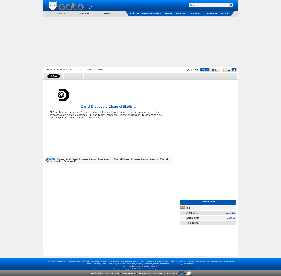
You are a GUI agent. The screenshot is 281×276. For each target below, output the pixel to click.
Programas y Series (151, 13)
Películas (134, 13)
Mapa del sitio (129, 273)
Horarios (58, 161)
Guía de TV (50, 70)
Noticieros (225, 13)
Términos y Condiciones (150, 273)
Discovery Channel (139, 159)
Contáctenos (170, 273)
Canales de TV (85, 14)
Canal (68, 159)
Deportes (168, 13)
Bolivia (60, 159)
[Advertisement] (140, 42)
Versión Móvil (96, 273)
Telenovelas (181, 13)
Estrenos (107, 14)
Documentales (210, 13)
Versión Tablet (112, 273)
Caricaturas (195, 13)
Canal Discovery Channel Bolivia (113, 159)
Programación (70, 161)
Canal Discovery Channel (84, 159)
